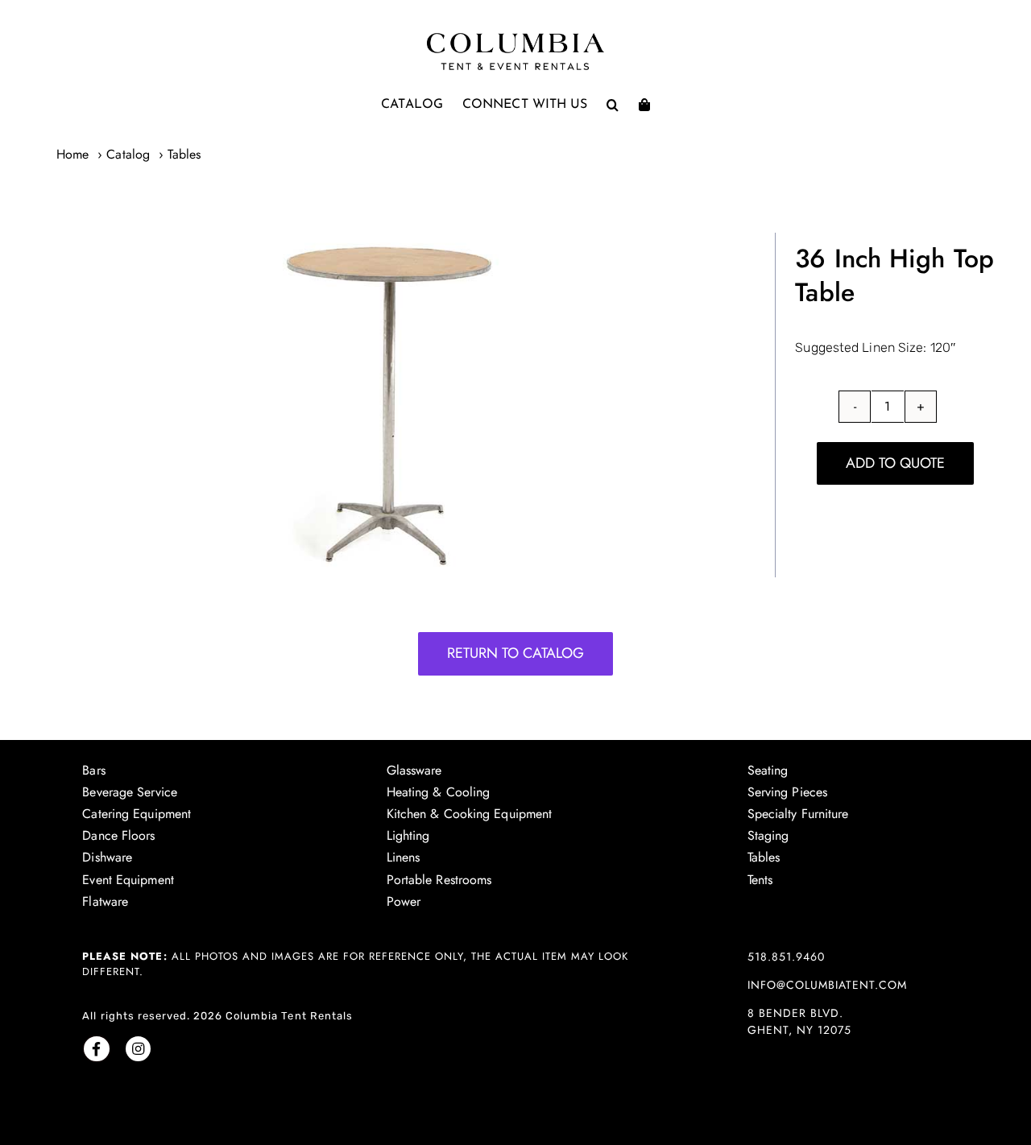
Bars (93, 770)
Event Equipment (128, 879)
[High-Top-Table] (390, 405)
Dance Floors (118, 835)
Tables (763, 857)
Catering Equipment (136, 813)
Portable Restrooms (439, 879)
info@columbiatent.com (827, 985)
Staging (768, 835)
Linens (403, 857)
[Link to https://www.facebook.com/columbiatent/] (96, 1049)
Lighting (408, 835)
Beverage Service (129, 792)
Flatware (105, 901)
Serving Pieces (787, 792)
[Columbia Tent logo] (515, 37)
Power (404, 901)
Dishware (107, 857)
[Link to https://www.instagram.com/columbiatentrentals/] (138, 1049)
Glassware (414, 770)
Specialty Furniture (798, 813)
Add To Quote (895, 463)
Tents (760, 879)
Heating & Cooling (439, 792)
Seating (768, 770)
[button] (612, 105)
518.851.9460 (786, 957)
